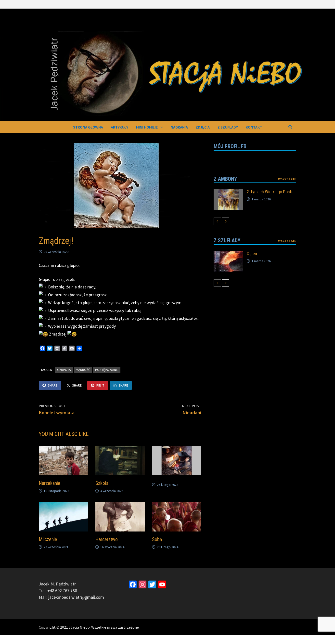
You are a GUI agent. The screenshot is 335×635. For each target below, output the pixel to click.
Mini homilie (147, 127)
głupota (64, 369)
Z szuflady (228, 127)
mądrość (83, 369)
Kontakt (254, 127)
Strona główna (88, 127)
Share (52, 385)
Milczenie (48, 539)
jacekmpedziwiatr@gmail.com (76, 597)
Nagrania (179, 127)
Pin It (100, 385)
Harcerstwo (106, 539)
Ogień (252, 253)
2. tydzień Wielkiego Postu (270, 191)
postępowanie (106, 369)
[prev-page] (217, 221)
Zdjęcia (203, 127)
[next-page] (225, 221)
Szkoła (101, 483)
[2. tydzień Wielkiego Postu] (228, 192)
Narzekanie (49, 483)
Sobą (157, 539)
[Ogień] (228, 254)
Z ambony (225, 179)
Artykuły (119, 127)
